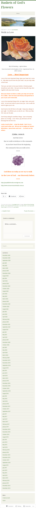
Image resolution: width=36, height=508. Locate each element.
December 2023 (6, 286)
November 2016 (6, 432)
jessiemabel (15, 29)
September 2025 (6, 260)
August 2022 (5, 309)
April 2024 (5, 281)
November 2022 (6, 304)
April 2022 (5, 316)
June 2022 (5, 314)
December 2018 (6, 383)
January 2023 (6, 301)
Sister (5, 207)
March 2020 (5, 355)
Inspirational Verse (12, 205)
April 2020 (5, 352)
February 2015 (6, 480)
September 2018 (6, 391)
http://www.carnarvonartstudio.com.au (12, 185)
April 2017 (5, 419)
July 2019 (5, 370)
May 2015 (5, 473)
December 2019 (6, 360)
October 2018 (6, 388)
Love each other (23, 205)
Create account (6, 498)
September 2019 (6, 365)
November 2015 (6, 457)
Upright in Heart (5, 211)
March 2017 (5, 421)
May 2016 (5, 444)
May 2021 (5, 334)
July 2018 (5, 396)
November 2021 (6, 324)
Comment (27, 236)
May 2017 (5, 416)
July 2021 (5, 332)
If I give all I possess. (29, 211)
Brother (3, 205)
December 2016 (6, 429)
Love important (30, 205)
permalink (16, 207)
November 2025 (6, 258)
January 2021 (6, 339)
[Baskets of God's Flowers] (18, 26)
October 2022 (6, 306)
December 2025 (6, 255)
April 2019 (5, 375)
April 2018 (5, 401)
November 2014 (6, 488)
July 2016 (5, 439)
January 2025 (6, 270)
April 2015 (5, 475)
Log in (4, 500)
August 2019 (5, 368)
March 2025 (5, 268)
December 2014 (6, 485)
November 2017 (6, 406)
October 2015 (6, 460)
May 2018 (5, 398)
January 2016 (6, 452)
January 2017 (6, 426)
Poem (2, 207)
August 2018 (5, 393)
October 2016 (6, 434)
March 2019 (5, 378)
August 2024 (5, 276)
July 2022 (5, 311)
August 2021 (5, 329)
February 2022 (6, 319)
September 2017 (6, 411)
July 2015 (5, 467)
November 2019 (6, 363)
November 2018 (6, 386)
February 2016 (6, 449)
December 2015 (6, 455)
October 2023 (6, 288)
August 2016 (5, 437)
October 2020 (6, 345)
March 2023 (5, 299)
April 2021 (5, 337)
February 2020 (6, 357)
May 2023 (5, 296)
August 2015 (5, 465)
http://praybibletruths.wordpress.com (12, 182)
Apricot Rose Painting (29, 204)
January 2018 (6, 403)
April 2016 (5, 447)
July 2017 (5, 414)
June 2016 (5, 442)
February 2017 (6, 424)
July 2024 (5, 278)
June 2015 (5, 470)
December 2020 (6, 342)
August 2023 (5, 291)
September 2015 (6, 462)
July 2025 (5, 263)
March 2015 (5, 478)
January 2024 (6, 283)
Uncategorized (15, 204)
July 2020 (5, 347)
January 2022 (6, 322)
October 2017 (6, 409)
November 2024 (6, 273)
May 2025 (5, 265)
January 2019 (6, 380)
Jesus (17, 205)
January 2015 (6, 483)
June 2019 (5, 373)
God (6, 205)
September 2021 (6, 327)
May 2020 (5, 350)
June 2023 (5, 293)
